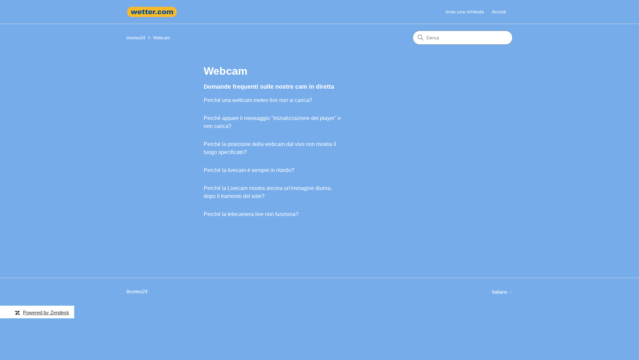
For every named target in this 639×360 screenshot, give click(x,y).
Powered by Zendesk (46, 312)
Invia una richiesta (465, 11)
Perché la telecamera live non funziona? (251, 214)
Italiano (500, 292)
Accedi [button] (499, 11)
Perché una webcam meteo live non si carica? (258, 100)
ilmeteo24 (135, 37)
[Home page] (151, 12)
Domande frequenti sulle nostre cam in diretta (269, 86)
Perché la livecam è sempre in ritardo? (249, 170)
